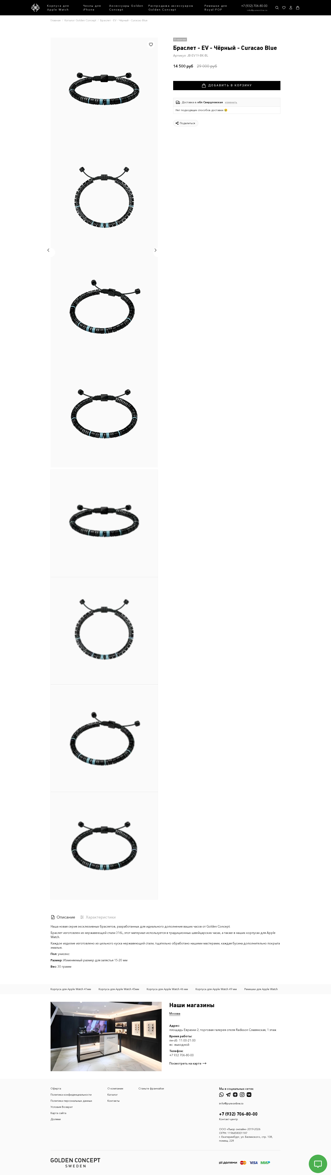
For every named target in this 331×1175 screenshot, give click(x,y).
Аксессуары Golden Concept (126, 7)
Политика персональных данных (71, 1100)
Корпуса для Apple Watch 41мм (71, 989)
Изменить (231, 102)
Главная (56, 20)
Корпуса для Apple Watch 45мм (119, 989)
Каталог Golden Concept (80, 20)
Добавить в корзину (230, 85)
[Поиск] (277, 8)
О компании (115, 1088)
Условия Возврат (62, 1107)
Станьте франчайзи (151, 1088)
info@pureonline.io (257, 10)
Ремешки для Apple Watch (261, 989)
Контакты (113, 1100)
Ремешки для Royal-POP (216, 7)
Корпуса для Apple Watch (58, 7)
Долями (56, 1119)
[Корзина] (298, 8)
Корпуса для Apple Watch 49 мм (216, 989)
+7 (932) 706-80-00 (254, 6)
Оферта (56, 1088)
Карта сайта (58, 1113)
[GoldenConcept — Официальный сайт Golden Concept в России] (35, 8)
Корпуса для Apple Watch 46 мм (167, 989)
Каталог (112, 1094)
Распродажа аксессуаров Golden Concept (170, 7)
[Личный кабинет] (291, 8)
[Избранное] (284, 8)
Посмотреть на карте (185, 1063)
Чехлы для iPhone (92, 7)
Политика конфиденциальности (71, 1094)
